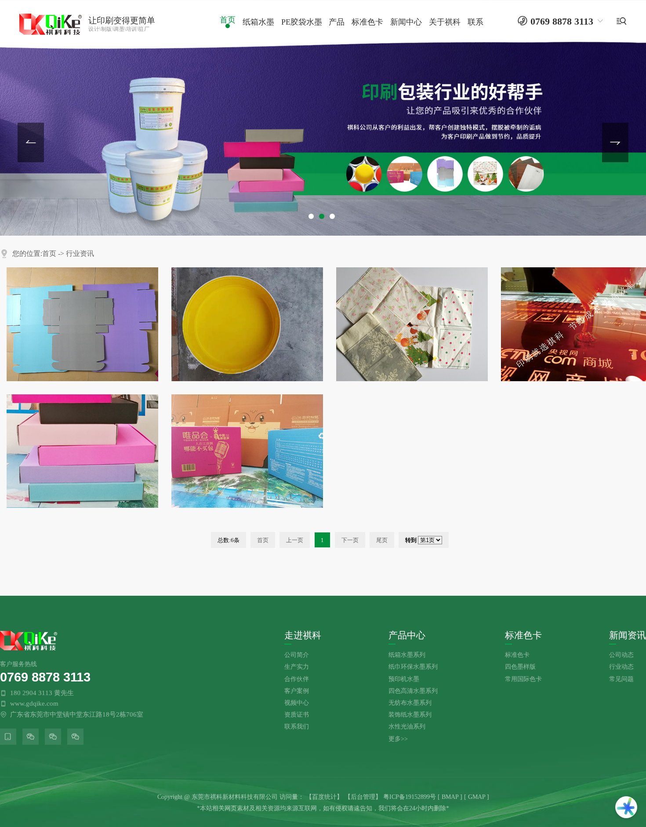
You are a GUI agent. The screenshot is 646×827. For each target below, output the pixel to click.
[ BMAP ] (450, 796)
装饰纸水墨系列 (410, 714)
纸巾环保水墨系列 (413, 666)
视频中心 (296, 702)
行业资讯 (80, 253)
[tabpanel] (323, 118)
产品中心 (406, 635)
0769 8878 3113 (45, 677)
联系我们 (296, 726)
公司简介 (296, 654)
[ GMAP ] (476, 796)
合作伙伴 (296, 678)
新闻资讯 (627, 635)
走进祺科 (302, 635)
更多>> (398, 738)
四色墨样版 (520, 666)
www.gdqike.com (34, 703)
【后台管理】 (363, 796)
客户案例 (296, 690)
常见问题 (621, 678)
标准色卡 (523, 635)
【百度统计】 (324, 796)
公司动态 (621, 654)
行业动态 (621, 666)
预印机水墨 (403, 678)
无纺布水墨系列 (410, 702)
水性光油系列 (406, 726)
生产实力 (296, 666)
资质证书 (296, 714)
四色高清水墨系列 (413, 690)
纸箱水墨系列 (406, 654)
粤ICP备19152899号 (409, 796)
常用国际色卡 (523, 678)
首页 (49, 253)
